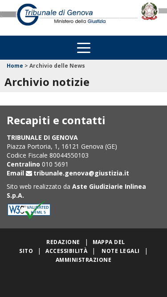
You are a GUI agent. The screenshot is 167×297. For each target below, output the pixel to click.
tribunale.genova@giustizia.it (81, 173)
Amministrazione (83, 260)
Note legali (120, 251)
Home (15, 65)
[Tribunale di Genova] (69, 17)
